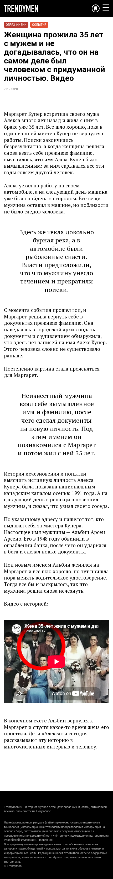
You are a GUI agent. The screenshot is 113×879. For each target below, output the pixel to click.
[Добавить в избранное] (96, 8)
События (39, 25)
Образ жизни (16, 25)
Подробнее (43, 811)
